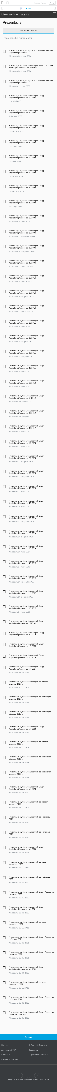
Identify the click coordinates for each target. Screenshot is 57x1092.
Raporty (4, 1045)
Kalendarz (33, 1050)
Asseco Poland (40, 3)
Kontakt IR (6, 1055)
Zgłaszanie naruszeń (38, 1055)
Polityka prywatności (10, 1059)
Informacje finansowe (38, 1045)
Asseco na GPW (8, 1050)
